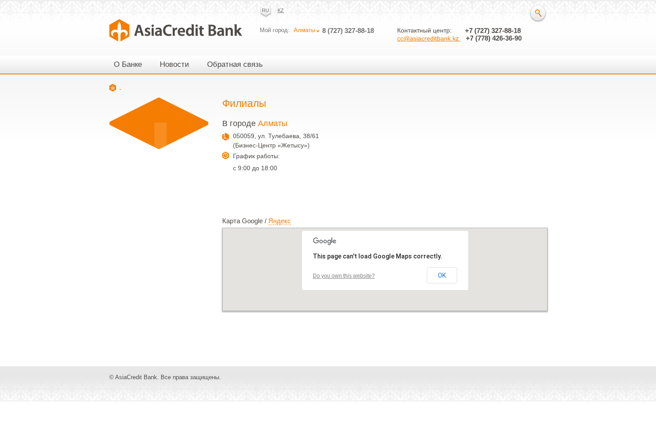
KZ (281, 10)
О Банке (128, 64)
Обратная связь (235, 64)
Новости (174, 64)
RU (265, 10)
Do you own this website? (344, 276)
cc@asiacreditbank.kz (429, 38)
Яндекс (279, 221)
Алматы (304, 30)
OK (442, 275)
